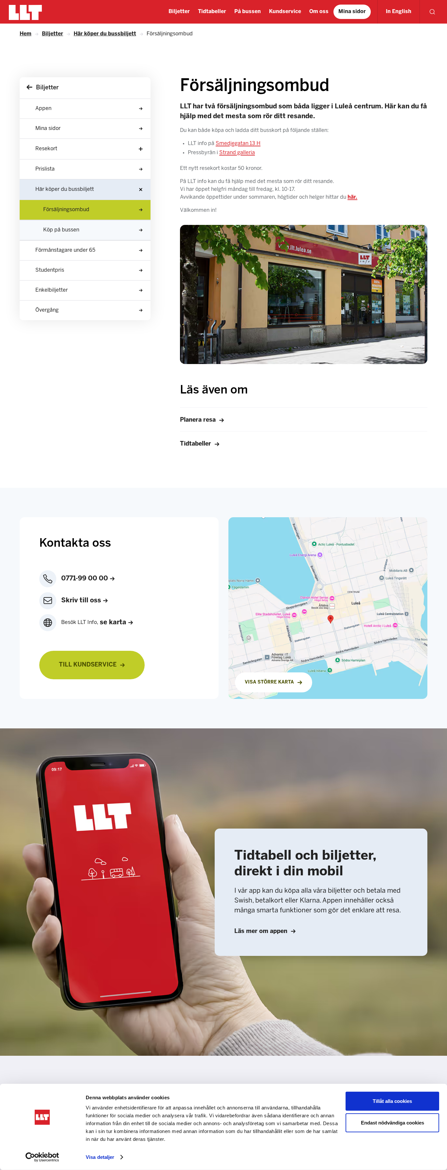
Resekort (46, 148)
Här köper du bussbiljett (64, 189)
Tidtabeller (212, 11)
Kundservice (285, 11)
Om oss (319, 11)
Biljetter (179, 11)
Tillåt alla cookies (392, 1101)
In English (398, 11)
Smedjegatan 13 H (238, 143)
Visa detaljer (100, 1157)
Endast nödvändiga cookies (392, 1122)
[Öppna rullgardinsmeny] (141, 149)
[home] (25, 12)
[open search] (432, 12)
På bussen (247, 11)
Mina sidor (352, 11)
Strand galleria (237, 152)
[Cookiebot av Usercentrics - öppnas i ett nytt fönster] (42, 1157)
